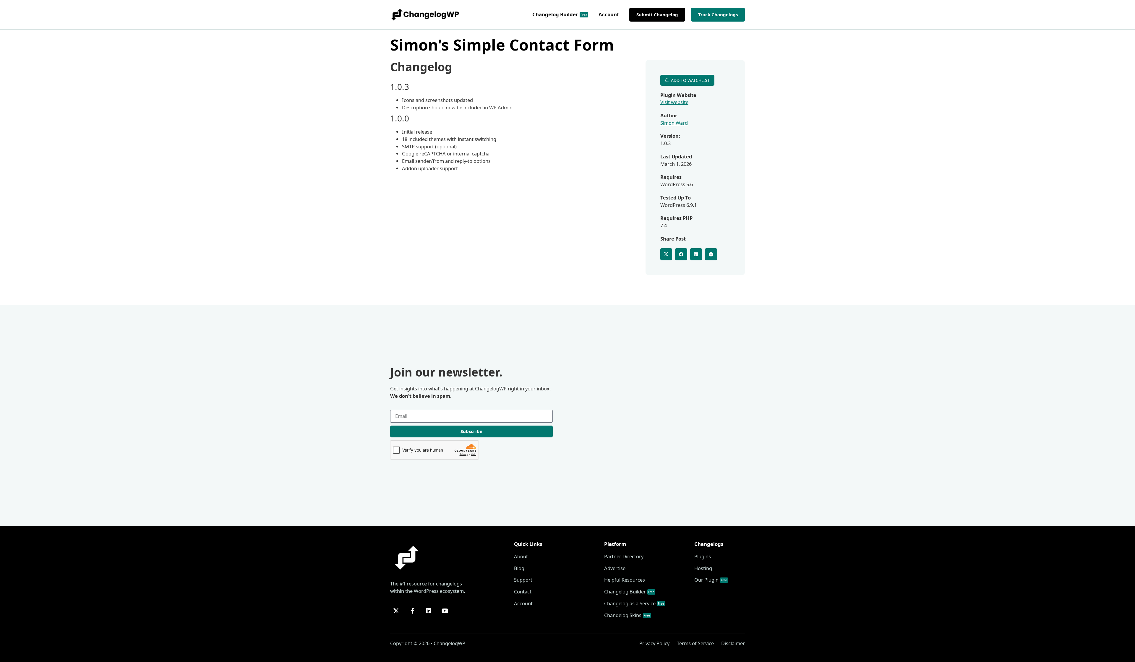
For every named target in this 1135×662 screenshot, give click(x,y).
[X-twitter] (396, 611)
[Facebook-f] (412, 611)
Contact (522, 591)
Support (523, 579)
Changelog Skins (627, 615)
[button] (666, 254)
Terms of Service (695, 643)
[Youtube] (445, 611)
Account (609, 14)
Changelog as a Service (634, 603)
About (521, 556)
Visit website (674, 102)
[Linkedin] (428, 611)
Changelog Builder (559, 14)
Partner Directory (623, 556)
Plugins (702, 556)
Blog (519, 568)
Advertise (614, 568)
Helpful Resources (624, 579)
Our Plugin (710, 579)
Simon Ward (674, 122)
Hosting (703, 568)
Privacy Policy (654, 643)
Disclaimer (733, 643)
